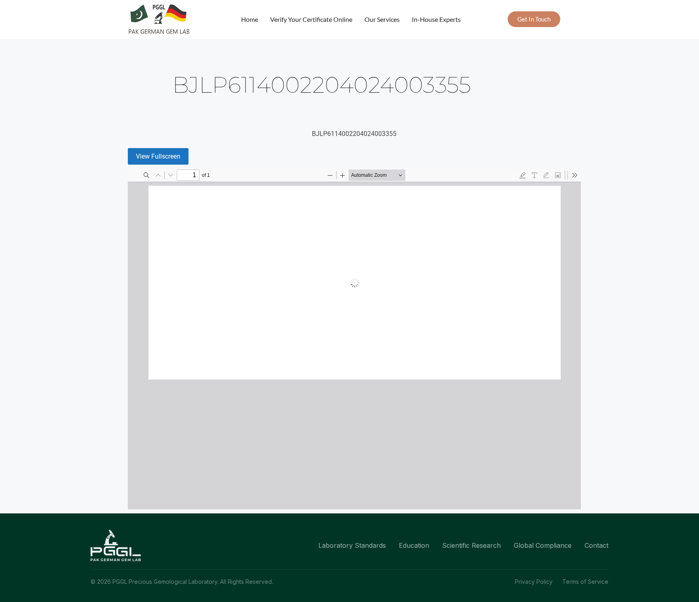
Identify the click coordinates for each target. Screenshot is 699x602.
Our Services (382, 19)
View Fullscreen (158, 156)
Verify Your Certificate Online (311, 19)
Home (249, 19)
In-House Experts (436, 19)
